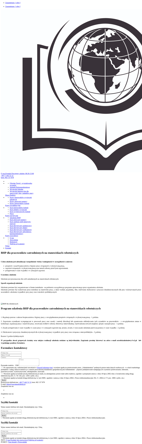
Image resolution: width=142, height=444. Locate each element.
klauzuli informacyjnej (45, 367)
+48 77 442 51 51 (7, 175)
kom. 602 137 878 (7, 177)
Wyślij (4, 380)
